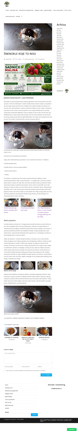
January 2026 (60, 41)
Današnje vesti (8, 388)
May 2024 (59, 75)
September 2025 (60, 48)
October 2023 (60, 82)
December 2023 (60, 80)
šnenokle (42, 318)
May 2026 (59, 33)
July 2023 (59, 83)
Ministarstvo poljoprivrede (11, 390)
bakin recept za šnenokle (12, 318)
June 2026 (59, 32)
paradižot (27, 318)
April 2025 (59, 57)
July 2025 (59, 51)
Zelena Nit (9, 59)
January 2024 (60, 78)
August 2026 (59, 28)
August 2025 (59, 50)
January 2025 (60, 62)
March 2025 (59, 59)
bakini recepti (22, 318)
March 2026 (59, 37)
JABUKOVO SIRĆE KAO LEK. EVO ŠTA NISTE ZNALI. (28, 339)
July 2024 (59, 73)
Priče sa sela (8, 402)
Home (6, 385)
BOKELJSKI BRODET (44, 337)
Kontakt (7, 408)
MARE (22, 419)
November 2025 (60, 44)
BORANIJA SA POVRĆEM (11, 337)
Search (7, 412)
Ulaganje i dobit (9, 393)
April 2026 (59, 35)
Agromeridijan (8, 396)
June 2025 (59, 53)
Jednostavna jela (29, 59)
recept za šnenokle (35, 318)
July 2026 (59, 30)
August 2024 (59, 71)
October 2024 (60, 67)
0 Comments (41, 59)
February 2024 (60, 76)
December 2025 (60, 42)
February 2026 (60, 39)
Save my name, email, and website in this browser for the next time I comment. (25, 370)
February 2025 (60, 60)
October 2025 (60, 46)
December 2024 (60, 64)
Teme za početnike (9, 399)
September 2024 (60, 69)
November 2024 (60, 66)
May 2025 (59, 55)
